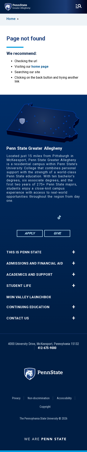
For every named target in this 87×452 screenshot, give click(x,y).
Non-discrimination (39, 398)
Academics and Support (29, 274)
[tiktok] (59, 217)
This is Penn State (23, 252)
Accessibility (64, 398)
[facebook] (28, 217)
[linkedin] (38, 217)
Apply (30, 233)
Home (10, 19)
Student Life (18, 286)
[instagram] (17, 217)
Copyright (45, 406)
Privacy (16, 398)
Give (57, 233)
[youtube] (49, 217)
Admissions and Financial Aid (34, 263)
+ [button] (73, 252)
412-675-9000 (47, 348)
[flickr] (70, 217)
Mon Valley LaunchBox (28, 297)
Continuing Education (27, 307)
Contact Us (17, 318)
